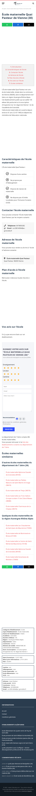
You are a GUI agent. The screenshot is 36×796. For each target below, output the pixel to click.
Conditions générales (9, 717)
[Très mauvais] (4, 368)
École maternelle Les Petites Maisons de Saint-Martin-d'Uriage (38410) (18, 482)
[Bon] (11, 368)
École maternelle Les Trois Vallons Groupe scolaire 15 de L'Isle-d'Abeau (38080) (19, 498)
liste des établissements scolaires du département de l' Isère (17, 444)
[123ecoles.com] (18, 3)
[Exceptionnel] (18, 368)
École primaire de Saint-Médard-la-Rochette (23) (17, 735)
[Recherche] (33, 3)
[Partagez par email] (29, 24)
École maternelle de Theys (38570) (18, 491)
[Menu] (3, 3)
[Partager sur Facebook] (18, 24)
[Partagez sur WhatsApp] (7, 24)
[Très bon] (15, 368)
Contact (4, 714)
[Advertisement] (18, 46)
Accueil (4, 8)
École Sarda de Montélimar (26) (24, 776)
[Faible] (8, 368)
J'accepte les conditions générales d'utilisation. (14, 423)
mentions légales (26, 791)
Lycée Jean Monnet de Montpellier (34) (20, 764)
